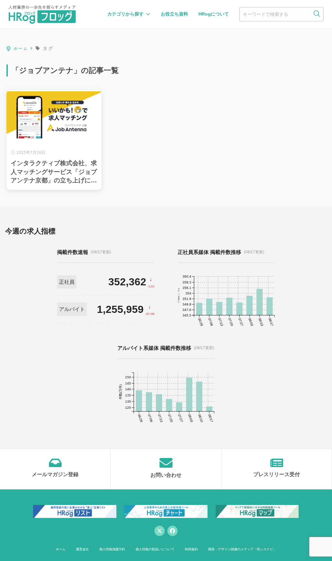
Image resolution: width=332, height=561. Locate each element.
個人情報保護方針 (112, 549)
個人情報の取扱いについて (155, 549)
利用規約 (191, 549)
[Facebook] (172, 531)
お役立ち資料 (174, 14)
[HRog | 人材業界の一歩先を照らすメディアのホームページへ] (42, 14)
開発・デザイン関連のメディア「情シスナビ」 (242, 549)
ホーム (60, 549)
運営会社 (82, 549)
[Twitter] (159, 531)
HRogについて (213, 14)
